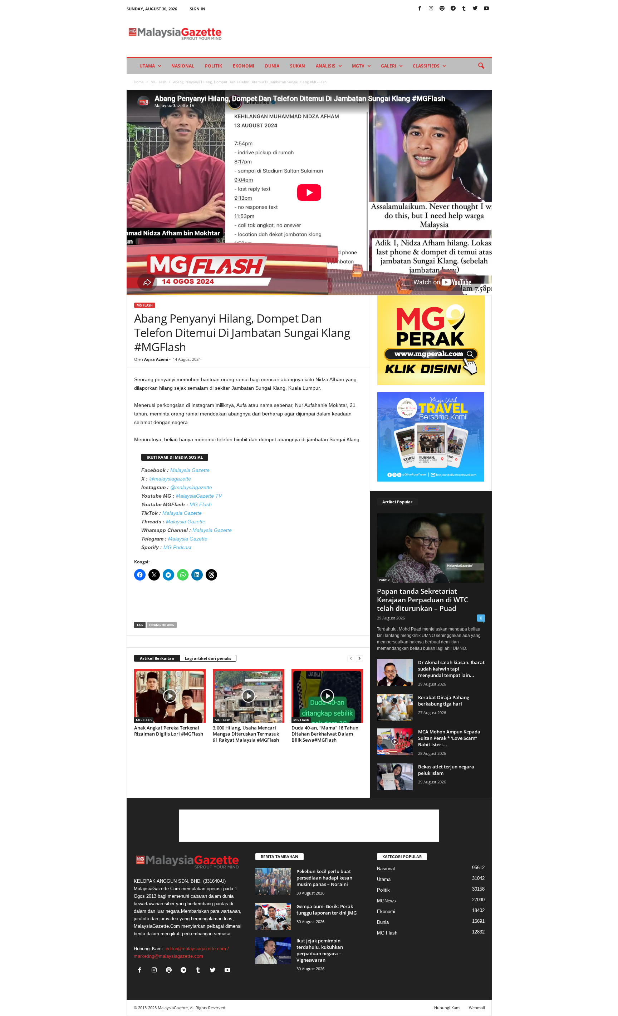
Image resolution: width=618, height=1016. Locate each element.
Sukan (297, 66)
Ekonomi (243, 66)
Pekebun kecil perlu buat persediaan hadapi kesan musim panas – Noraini (324, 877)
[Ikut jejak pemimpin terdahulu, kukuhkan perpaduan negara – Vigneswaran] (273, 950)
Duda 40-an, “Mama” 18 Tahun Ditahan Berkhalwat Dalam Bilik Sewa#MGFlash (324, 733)
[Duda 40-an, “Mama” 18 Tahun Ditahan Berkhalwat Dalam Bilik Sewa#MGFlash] (327, 696)
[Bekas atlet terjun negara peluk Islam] (395, 776)
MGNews (386, 900)
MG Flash (158, 81)
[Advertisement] (248, 603)
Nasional (182, 66)
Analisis (325, 66)
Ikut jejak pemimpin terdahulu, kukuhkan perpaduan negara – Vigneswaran (319, 950)
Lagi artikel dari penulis (208, 658)
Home (139, 81)
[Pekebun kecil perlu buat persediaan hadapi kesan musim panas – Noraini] (273, 881)
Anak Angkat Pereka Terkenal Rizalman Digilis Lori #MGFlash (168, 730)
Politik (213, 66)
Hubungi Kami (447, 1007)
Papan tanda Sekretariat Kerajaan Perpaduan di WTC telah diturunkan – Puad (422, 600)
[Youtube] (486, 9)
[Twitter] (475, 9)
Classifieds (426, 66)
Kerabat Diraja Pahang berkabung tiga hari (443, 700)
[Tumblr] (464, 9)
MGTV (358, 66)
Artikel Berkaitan (157, 658)
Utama (147, 66)
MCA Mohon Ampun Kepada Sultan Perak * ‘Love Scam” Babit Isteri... (449, 738)
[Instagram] (431, 9)
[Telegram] (453, 9)
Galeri (388, 66)
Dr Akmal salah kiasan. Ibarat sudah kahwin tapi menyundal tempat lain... (451, 668)
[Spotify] (442, 9)
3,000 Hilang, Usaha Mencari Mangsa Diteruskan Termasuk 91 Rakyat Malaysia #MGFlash (246, 733)
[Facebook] (420, 9)
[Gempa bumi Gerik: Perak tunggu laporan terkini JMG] (273, 916)
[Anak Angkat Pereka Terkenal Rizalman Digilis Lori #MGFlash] (170, 696)
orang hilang (161, 625)
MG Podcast (177, 547)
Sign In (197, 8)
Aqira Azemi (156, 359)
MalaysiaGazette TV (199, 496)
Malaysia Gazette (190, 470)
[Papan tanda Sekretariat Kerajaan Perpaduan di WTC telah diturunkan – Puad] (431, 548)
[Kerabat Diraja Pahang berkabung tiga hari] (395, 707)
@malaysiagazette (170, 479)
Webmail (477, 1007)
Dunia (272, 66)
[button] (481, 66)
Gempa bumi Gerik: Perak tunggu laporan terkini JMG (326, 909)
